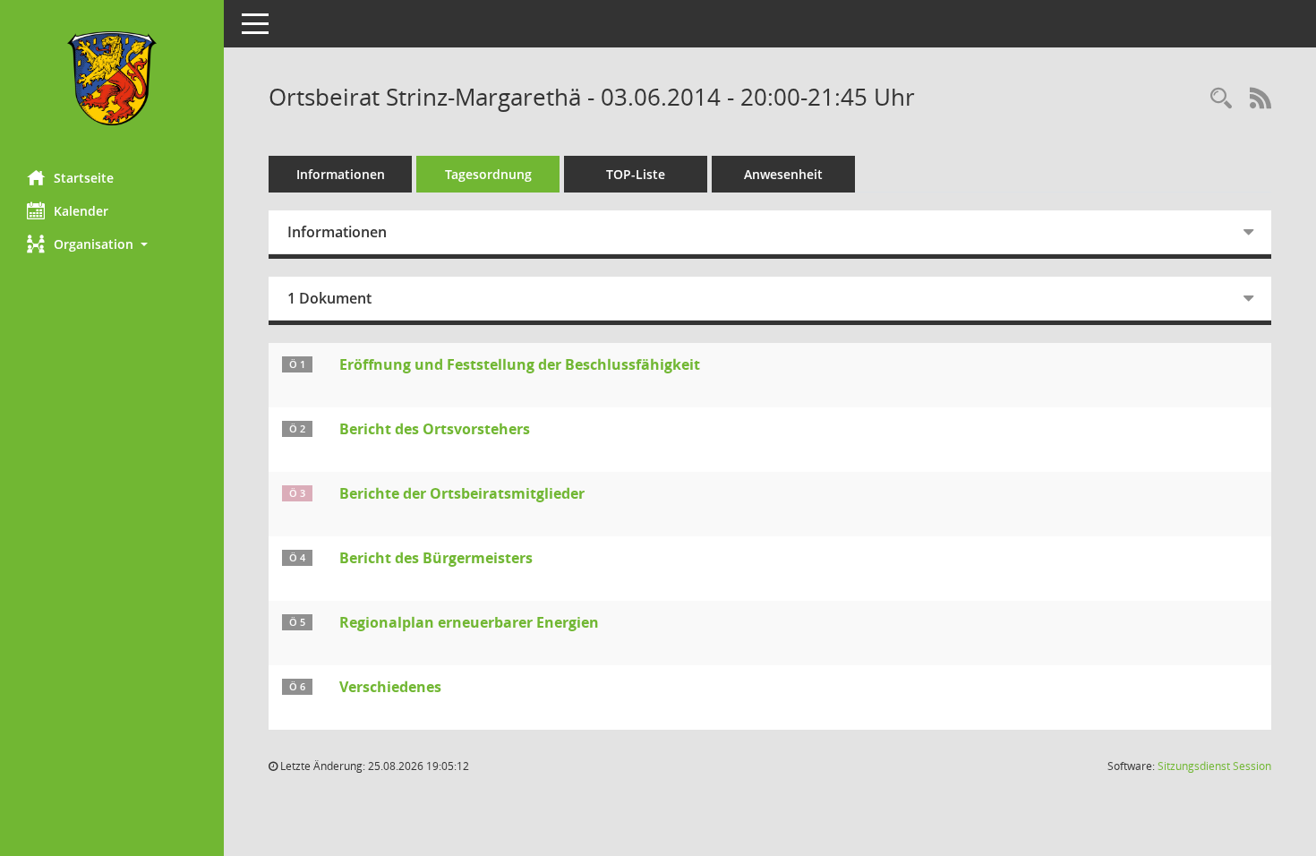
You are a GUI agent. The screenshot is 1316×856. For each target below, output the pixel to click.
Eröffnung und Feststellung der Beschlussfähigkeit (519, 364)
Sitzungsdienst (1214, 766)
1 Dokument (329, 298)
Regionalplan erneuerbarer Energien (469, 622)
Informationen (340, 174)
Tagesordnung (488, 174)
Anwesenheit (783, 174)
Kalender (81, 210)
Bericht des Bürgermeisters (436, 558)
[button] (112, 244)
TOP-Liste (635, 174)
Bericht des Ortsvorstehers (434, 429)
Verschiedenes (390, 687)
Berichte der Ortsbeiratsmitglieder (462, 493)
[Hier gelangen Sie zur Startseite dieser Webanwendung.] (112, 78)
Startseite (84, 177)
